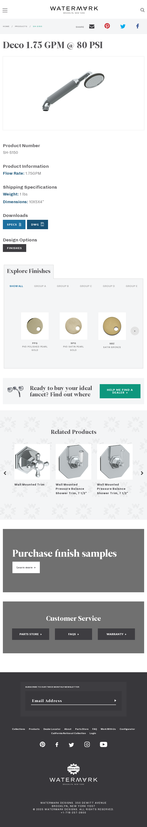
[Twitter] (71, 746)
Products (34, 729)
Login (93, 733)
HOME (6, 26)
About (67, 729)
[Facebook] (56, 746)
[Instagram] (87, 746)
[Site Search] (142, 10)
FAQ (94, 729)
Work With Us (108, 729)
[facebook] (137, 26)
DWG (35, 224)
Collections (18, 729)
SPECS (12, 224)
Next (142, 473)
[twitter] (123, 26)
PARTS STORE (30, 634)
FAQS (72, 634)
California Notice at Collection (68, 733)
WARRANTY (115, 634)
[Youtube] (103, 746)
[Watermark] (74, 10)
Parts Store (81, 729)
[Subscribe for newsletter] (114, 701)
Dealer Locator (51, 729)
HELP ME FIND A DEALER (120, 391)
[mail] (91, 26)
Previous (5, 473)
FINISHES (14, 248)
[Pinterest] (42, 746)
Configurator (127, 729)
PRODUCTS (21, 26)
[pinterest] (107, 26)
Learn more (25, 567)
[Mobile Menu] (4, 10)
